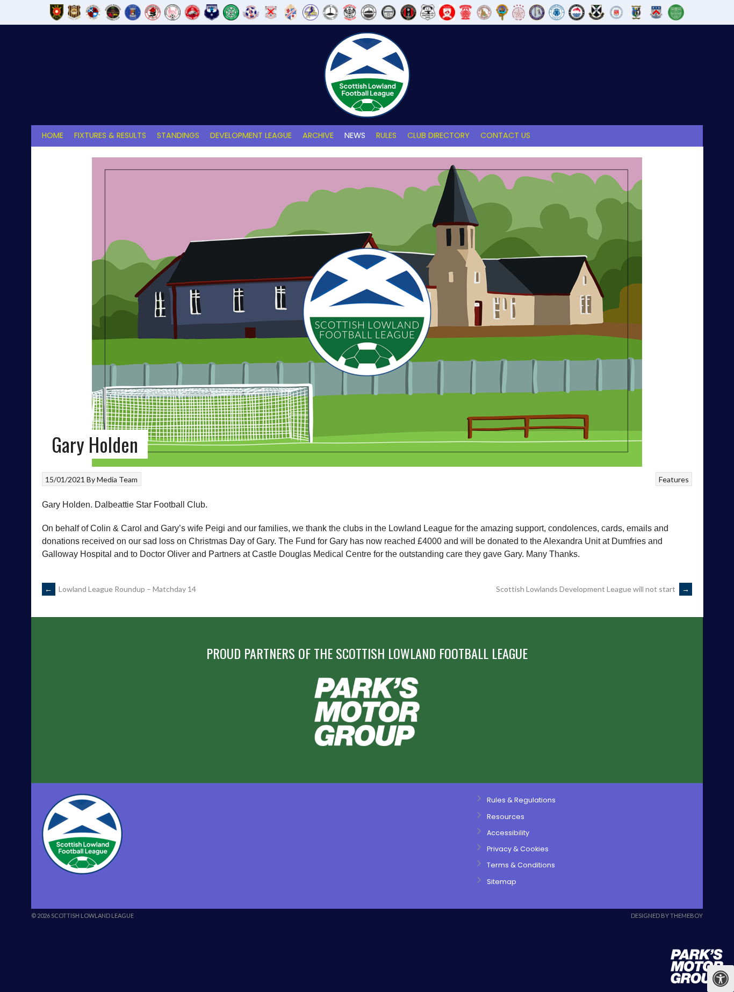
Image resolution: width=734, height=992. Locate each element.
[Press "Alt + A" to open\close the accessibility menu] (720, 978)
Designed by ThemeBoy (667, 915)
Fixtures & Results (110, 135)
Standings (178, 135)
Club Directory (438, 135)
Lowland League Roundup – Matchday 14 (120, 588)
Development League (251, 135)
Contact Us (505, 135)
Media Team (117, 479)
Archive (318, 135)
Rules (386, 135)
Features (674, 479)
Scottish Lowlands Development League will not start (592, 588)
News (354, 135)
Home (52, 135)
